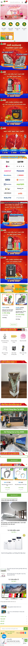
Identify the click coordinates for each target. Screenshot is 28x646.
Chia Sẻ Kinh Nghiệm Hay (9, 500)
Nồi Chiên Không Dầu (14, 353)
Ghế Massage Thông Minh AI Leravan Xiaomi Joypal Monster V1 (21, 312)
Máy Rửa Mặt (23, 340)
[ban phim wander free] (14, 214)
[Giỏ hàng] (25, 2)
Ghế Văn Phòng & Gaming (5, 341)
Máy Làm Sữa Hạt (23, 353)
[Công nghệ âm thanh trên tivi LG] (4, 607)
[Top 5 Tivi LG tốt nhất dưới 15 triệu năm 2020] (4, 612)
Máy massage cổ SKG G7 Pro (7, 485)
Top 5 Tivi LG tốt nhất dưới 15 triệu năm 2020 (15, 612)
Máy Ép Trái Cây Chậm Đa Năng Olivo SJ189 (7, 310)
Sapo (17, 640)
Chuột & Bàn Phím (14, 341)
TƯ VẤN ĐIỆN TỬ (13, 579)
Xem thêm (13, 532)
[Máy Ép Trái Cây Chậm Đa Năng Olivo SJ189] (8, 299)
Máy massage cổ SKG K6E (20, 484)
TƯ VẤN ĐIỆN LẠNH (14, 530)
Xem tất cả (13, 324)
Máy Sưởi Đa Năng (5, 353)
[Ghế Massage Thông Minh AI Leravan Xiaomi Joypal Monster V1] (21, 299)
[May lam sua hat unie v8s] (14, 242)
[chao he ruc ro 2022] (14, 202)
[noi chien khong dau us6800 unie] (14, 269)
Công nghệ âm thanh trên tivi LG (14, 606)
